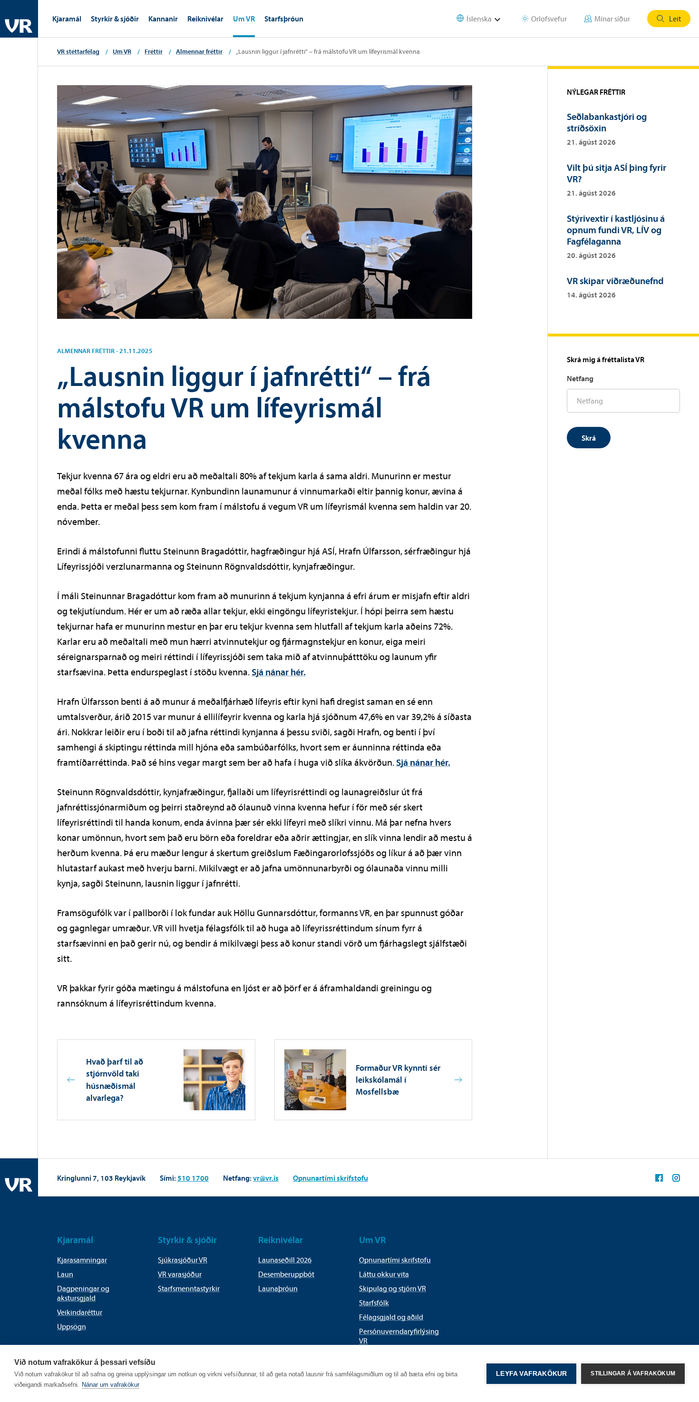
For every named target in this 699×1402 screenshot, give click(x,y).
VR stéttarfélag (78, 51)
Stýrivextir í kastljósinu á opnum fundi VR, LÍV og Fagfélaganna (616, 229)
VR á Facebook (659, 1178)
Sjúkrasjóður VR (182, 1259)
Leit (675, 18)
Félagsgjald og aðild (391, 1317)
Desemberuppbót (286, 1274)
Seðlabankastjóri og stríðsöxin (607, 122)
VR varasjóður (180, 1274)
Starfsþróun (283, 18)
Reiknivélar (205, 18)
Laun (65, 1274)
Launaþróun (278, 1288)
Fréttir (154, 51)
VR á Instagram (676, 1178)
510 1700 (193, 1178)
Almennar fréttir (199, 51)
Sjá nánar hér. (279, 672)
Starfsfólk (374, 1302)
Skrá (589, 438)
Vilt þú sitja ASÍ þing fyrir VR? (616, 173)
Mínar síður (612, 18)
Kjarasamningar (82, 1259)
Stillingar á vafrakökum (633, 1373)
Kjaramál (66, 18)
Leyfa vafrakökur (531, 1373)
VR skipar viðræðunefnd (615, 280)
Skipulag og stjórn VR (392, 1288)
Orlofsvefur (549, 18)
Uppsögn (71, 1326)
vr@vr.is (266, 1178)
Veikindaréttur (79, 1312)
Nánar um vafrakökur (110, 1384)
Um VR (244, 18)
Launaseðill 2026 (284, 1259)
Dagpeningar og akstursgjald (83, 1293)
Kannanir (163, 18)
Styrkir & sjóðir (115, 18)
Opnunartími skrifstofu (330, 1178)
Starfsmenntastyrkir (189, 1288)
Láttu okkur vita (384, 1274)
